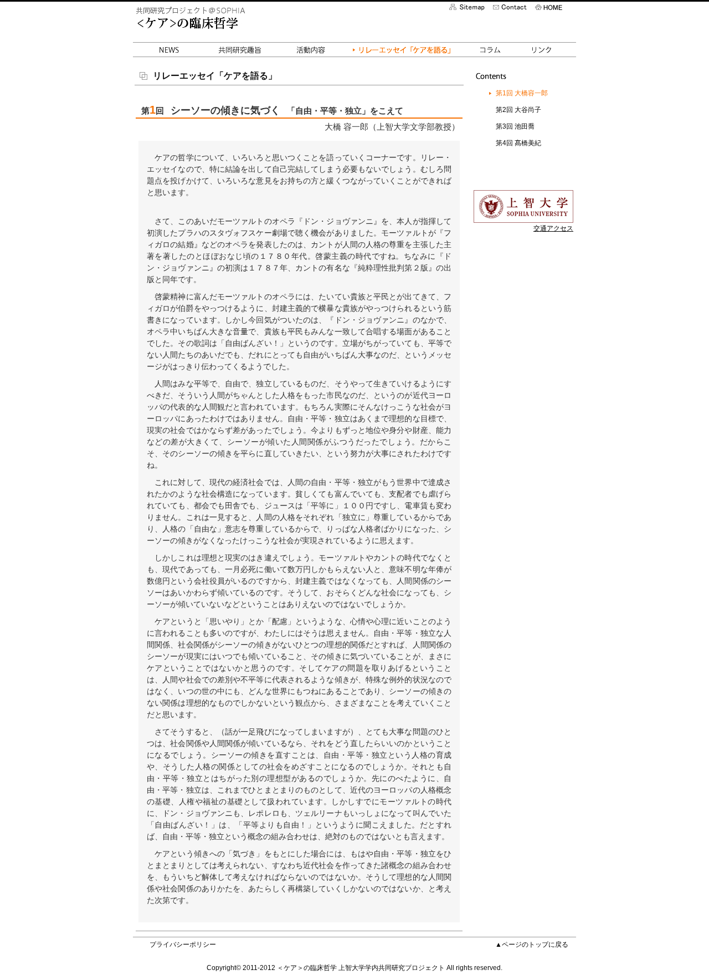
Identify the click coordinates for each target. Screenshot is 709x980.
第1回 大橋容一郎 (522, 93)
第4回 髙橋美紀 (518, 143)
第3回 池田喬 (515, 126)
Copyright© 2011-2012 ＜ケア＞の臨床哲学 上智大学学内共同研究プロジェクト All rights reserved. (354, 968)
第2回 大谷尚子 (518, 110)
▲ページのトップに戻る (531, 944)
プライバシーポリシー (183, 944)
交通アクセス (553, 228)
